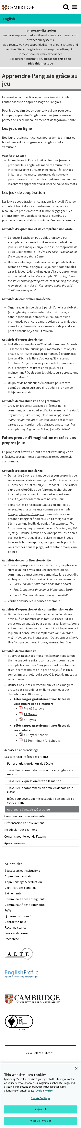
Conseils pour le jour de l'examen (26, 836)
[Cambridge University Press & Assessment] (32, 1011)
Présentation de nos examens (24, 823)
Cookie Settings (40, 1098)
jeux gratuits (16, 137)
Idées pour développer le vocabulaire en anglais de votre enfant (40, 801)
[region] (40, 1095)
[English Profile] (21, 985)
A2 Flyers (30, 720)
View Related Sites (38, 1053)
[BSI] (19, 1037)
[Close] (76, 1068)
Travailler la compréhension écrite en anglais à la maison (40, 772)
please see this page (57, 59)
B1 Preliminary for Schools (42, 740)
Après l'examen (14, 843)
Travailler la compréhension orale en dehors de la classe (40, 790)
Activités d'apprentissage (21, 750)
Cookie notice (44, 1090)
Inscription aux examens (20, 829)
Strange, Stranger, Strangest (26, 514)
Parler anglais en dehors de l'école (30, 763)
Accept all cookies (40, 1120)
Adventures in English (23, 160)
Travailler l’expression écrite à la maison (34, 781)
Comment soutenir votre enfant (26, 816)
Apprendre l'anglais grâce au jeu (28, 809)
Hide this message (40, 63)
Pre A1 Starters (34, 708)
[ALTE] (19, 967)
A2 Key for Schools (36, 735)
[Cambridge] (18, 7)
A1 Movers (30, 714)
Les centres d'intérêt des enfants (26, 757)
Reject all (40, 1109)
